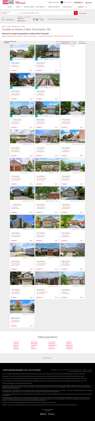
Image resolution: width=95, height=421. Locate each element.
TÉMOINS (84, 371)
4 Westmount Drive (15, 121)
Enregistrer (14, 70)
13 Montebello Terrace (66, 207)
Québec (14, 373)
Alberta (17, 373)
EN (86, 7)
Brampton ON (69, 345)
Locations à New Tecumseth (45, 36)
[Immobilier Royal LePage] (14, 2)
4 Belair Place (64, 292)
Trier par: (81, 41)
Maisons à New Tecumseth (30, 36)
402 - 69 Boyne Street (15, 263)
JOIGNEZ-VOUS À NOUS (53, 6)
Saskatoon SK (52, 348)
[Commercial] (78, 2)
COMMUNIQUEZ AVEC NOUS (56, 369)
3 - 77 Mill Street (65, 150)
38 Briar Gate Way (65, 263)
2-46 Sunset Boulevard (15, 93)
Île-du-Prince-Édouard (75, 373)
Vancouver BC (52, 342)
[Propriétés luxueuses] (66, 2)
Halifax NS (16, 345)
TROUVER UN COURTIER (29, 6)
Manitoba (29, 373)
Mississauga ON (53, 345)
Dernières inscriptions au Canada (25, 383)
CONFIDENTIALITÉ (79, 371)
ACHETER (10, 6)
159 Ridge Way (14, 65)
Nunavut (83, 373)
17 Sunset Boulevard (15, 292)
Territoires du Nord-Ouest (59, 373)
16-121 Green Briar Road (16, 178)
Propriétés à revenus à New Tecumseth (63, 36)
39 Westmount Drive (41, 121)
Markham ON (69, 347)
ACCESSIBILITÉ (89, 371)
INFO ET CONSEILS (40, 6)
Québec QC (69, 343)
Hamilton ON (34, 345)
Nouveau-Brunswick (41, 373)
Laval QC (33, 347)
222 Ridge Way (14, 207)
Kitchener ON (69, 348)
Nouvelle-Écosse (67, 373)
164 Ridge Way (39, 150)
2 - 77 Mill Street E (40, 93)
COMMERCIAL (85, 369)
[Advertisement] (72, 68)
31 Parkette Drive (65, 235)
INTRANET (90, 369)
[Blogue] (88, 2)
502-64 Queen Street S (15, 150)
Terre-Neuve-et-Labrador (50, 373)
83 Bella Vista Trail (65, 178)
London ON (51, 347)
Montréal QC (34, 342)
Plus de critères (83, 13)
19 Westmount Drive (15, 320)
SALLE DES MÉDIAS (65, 369)
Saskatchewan (34, 373)
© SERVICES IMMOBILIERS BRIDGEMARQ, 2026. (14, 370)
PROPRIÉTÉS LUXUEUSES (77, 369)
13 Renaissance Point (66, 121)
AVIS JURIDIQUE (72, 371)
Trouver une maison (5, 373)
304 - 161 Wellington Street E (42, 292)
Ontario (11, 373)
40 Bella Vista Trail (40, 235)
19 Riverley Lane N (40, 65)
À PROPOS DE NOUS (67, 6)
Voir (31, 70)
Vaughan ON (16, 348)
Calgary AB (68, 342)
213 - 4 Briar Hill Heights (41, 178)
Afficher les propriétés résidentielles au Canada (10, 383)
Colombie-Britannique (23, 373)
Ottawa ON (16, 343)
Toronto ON (16, 342)
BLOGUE (70, 369)
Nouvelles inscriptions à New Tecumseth (12, 36)
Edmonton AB (34, 343)
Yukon (80, 373)
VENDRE (18, 6)
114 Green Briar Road (41, 207)
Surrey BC (15, 347)
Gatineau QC (34, 348)
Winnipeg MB (52, 343)
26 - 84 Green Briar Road (41, 263)
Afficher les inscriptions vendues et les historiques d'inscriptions (63, 19)
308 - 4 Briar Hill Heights (16, 235)
